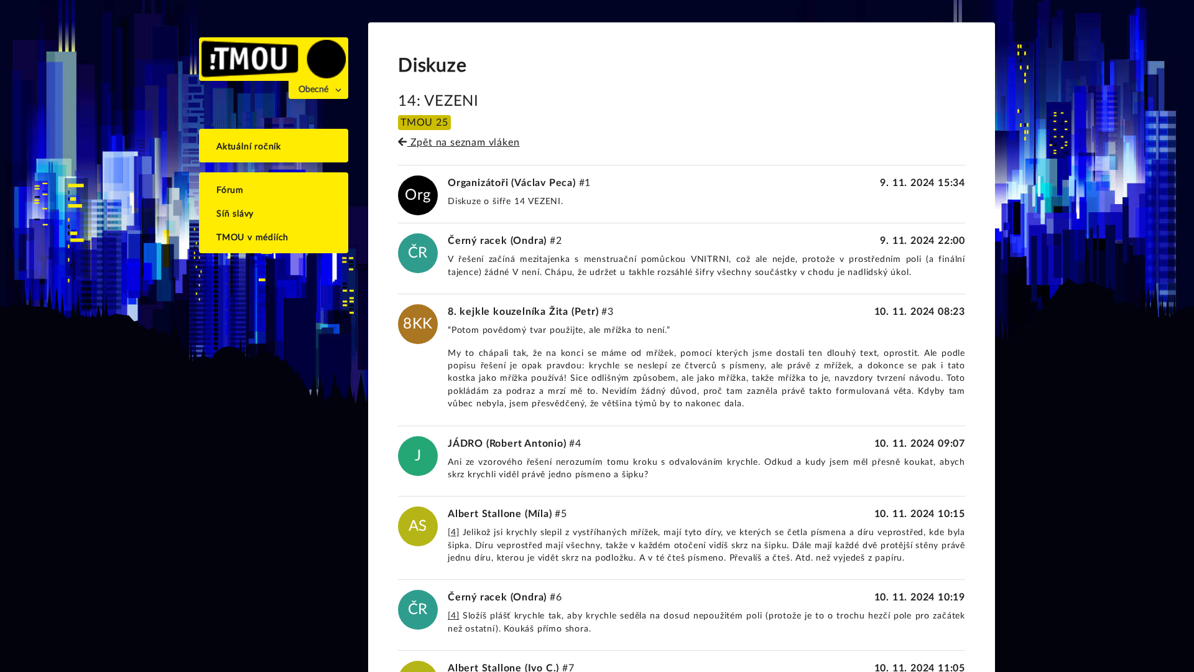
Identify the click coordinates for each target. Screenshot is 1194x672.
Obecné (313, 89)
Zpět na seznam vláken (463, 142)
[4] (453, 532)
